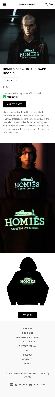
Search (27, 328)
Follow (27, 355)
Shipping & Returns (27, 337)
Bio (27, 350)
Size (7, 80)
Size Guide (27, 333)
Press (27, 363)
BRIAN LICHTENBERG (25, 373)
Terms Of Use (27, 341)
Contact (27, 359)
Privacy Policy (27, 346)
